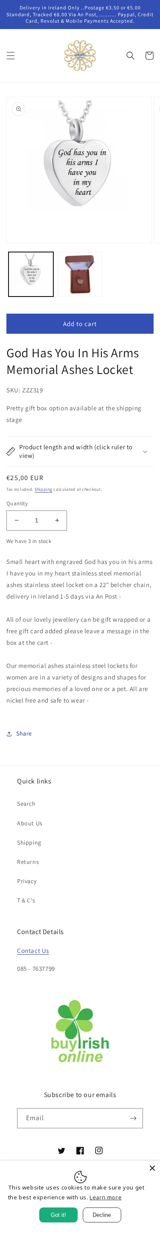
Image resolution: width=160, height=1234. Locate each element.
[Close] (152, 1168)
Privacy (26, 881)
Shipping (43, 489)
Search (26, 803)
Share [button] (24, 733)
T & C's (26, 900)
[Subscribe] (133, 1118)
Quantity (17, 503)
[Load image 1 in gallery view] (31, 274)
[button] (10, 55)
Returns (28, 862)
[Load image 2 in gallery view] (80, 274)
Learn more (106, 1197)
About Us (30, 823)
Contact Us (33, 950)
